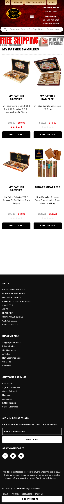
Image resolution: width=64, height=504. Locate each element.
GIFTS (5, 309)
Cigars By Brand (9, 391)
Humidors (6, 395)
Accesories (7, 399)
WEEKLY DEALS (9, 321)
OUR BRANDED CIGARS (13, 294)
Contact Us (7, 383)
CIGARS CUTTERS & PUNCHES (17, 301)
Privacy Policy (8, 346)
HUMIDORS (7, 313)
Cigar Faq (6, 362)
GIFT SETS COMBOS (11, 297)
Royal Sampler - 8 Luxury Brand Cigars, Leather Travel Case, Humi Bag (47, 200)
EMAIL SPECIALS (10, 325)
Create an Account (35, 2)
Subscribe (6, 366)
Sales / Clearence (10, 407)
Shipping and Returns (11, 342)
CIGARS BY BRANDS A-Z (13, 290)
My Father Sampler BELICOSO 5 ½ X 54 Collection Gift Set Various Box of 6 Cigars (16, 109)
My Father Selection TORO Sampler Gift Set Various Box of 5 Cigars (16, 200)
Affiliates (6, 354)
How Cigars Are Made (12, 358)
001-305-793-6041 (51, 20)
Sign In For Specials (11, 387)
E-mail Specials (9, 403)
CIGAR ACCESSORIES (12, 317)
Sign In (52, 2)
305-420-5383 (51, 12)
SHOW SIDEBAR (30, 499)
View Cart (17, 2)
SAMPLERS (7, 305)
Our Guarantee (9, 350)
